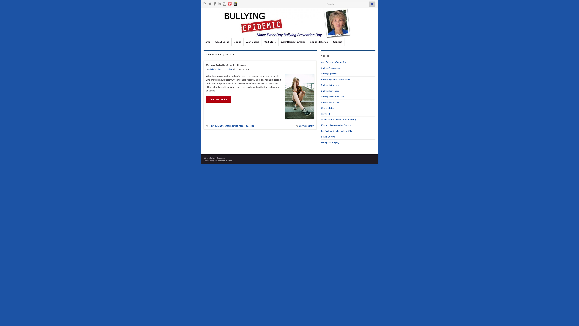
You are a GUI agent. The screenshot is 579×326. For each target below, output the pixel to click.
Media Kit (269, 41)
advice (235, 126)
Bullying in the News (330, 85)
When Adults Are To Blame (226, 65)
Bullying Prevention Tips (332, 96)
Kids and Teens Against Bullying (336, 125)
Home (207, 41)
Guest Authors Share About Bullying (338, 119)
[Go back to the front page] (289, 23)
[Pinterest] (230, 3)
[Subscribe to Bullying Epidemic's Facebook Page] (215, 3)
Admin (211, 69)
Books (237, 41)
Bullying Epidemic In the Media (335, 79)
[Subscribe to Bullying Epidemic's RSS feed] (205, 3)
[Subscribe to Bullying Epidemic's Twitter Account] (210, 3)
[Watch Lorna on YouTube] (224, 3)
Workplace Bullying (330, 142)
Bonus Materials (319, 41)
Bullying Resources (330, 102)
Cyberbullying (327, 108)
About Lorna (222, 41)
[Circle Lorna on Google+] (235, 3)
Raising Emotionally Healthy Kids (336, 131)
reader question (247, 126)
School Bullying (328, 136)
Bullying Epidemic (329, 73)
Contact (337, 41)
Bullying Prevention (224, 69)
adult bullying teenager (220, 126)
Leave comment (306, 126)
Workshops (252, 41)
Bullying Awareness (330, 68)
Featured (325, 113)
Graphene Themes (224, 161)
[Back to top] (572, 319)
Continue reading (218, 99)
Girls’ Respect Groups (293, 41)
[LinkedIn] (219, 3)
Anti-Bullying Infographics (333, 62)
